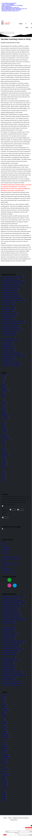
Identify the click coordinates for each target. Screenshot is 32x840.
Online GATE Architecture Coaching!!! (12, 5)
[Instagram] (9, 585)
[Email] (25, 834)
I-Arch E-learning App (8, 4)
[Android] (9, 580)
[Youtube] (4, 585)
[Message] (12, 834)
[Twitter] (20, 580)
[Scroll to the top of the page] (0, 823)
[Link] (4, 580)
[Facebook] (25, 580)
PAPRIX (19, 819)
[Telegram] (15, 585)
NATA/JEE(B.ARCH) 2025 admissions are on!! (14, 8)
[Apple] (15, 580)
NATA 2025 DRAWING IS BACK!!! (10, 7)
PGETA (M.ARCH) (6, 6)
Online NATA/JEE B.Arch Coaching (11, 10)
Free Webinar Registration (9, 3)
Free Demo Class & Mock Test (10, 11)
